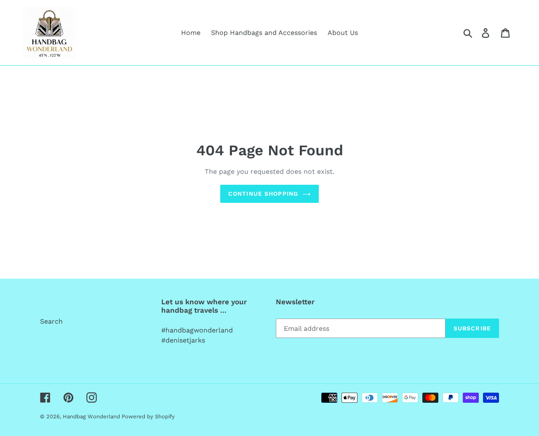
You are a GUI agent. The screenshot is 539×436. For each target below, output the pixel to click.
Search (51, 321)
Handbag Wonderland (92, 416)
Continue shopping (263, 193)
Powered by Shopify (148, 416)
